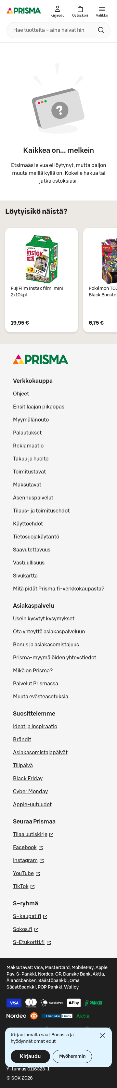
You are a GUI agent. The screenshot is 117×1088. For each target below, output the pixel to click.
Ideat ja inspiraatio (35, 726)
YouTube (26, 873)
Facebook (28, 847)
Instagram (28, 860)
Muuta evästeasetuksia (40, 696)
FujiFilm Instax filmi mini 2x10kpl (37, 291)
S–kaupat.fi (30, 916)
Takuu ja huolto (30, 458)
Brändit (22, 739)
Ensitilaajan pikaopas (38, 406)
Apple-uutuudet (32, 804)
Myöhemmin (72, 1056)
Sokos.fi (26, 929)
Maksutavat (27, 484)
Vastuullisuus (29, 562)
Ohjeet (21, 393)
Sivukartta (25, 575)
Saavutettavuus (31, 549)
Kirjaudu (30, 1056)
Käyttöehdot (28, 523)
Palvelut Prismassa (35, 683)
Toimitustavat (29, 471)
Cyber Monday (30, 791)
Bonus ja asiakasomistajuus (46, 644)
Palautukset (27, 432)
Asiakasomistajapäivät (40, 752)
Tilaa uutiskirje (33, 834)
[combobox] (48, 30)
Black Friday (28, 778)
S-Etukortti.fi (32, 942)
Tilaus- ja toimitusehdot (41, 510)
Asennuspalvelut (33, 497)
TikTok (24, 886)
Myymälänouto (31, 419)
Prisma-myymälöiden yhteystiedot (54, 657)
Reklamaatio (28, 445)
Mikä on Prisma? (33, 670)
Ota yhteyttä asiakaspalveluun (49, 631)
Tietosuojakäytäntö (36, 536)
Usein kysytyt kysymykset (43, 618)
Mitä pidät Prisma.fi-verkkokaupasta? (58, 588)
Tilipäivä (23, 765)
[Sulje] (102, 1035)
